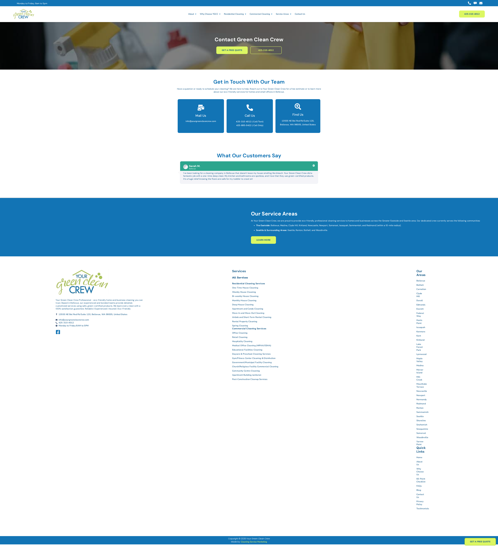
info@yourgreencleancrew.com (201, 121)
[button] (179, 172)
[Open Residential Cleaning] (245, 14)
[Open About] (196, 14)
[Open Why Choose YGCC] (220, 14)
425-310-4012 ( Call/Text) (249, 121)
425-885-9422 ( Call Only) (249, 125)
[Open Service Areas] (291, 14)
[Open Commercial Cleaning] (272, 14)
